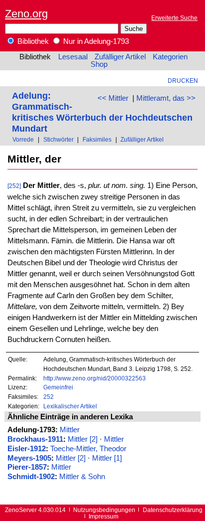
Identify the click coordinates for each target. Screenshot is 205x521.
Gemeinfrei (58, 387)
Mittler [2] (83, 439)
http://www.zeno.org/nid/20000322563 (94, 378)
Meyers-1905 (29, 458)
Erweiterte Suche (174, 17)
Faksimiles (97, 139)
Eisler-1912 (26, 449)
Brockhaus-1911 (35, 439)
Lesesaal (73, 57)
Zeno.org (26, 13)
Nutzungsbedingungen (104, 510)
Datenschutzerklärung (173, 510)
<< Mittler (113, 98)
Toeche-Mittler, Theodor (88, 449)
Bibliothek (32, 41)
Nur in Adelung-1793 (95, 41)
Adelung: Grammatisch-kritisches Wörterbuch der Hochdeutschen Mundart (102, 112)
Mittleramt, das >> (166, 98)
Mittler (70, 430)
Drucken (183, 80)
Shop (99, 64)
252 (48, 396)
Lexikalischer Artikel (70, 406)
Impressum (103, 516)
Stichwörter (58, 139)
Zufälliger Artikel (120, 57)
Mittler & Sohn (82, 477)
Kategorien (170, 57)
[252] (14, 185)
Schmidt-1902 (31, 477)
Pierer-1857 (27, 467)
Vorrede (23, 139)
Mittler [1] (107, 458)
